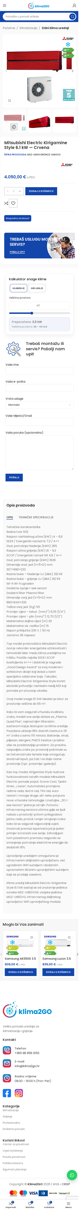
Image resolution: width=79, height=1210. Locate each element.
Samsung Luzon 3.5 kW (56, 961)
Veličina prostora (19, 298)
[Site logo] (39, 5)
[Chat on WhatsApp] (72, 1175)
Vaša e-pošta (15, 381)
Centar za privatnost (16, 1144)
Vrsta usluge (14, 399)
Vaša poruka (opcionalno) (24, 433)
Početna (9, 28)
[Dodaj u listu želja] (13, 203)
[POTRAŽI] (72, 16)
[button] (6, 71)
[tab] (9, 517)
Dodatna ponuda (14, 1129)
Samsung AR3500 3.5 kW (20, 961)
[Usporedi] (6, 203)
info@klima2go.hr (27, 1066)
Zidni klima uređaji (55, 28)
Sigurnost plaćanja (14, 1169)
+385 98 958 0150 (27, 1053)
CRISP (66, 1184)
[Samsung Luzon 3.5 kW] (58, 944)
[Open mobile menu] (4, 5)
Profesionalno (11, 1123)
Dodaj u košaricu (41, 191)
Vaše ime (12, 365)
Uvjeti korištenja (13, 1151)
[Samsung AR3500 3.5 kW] (21, 944)
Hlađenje (18, 288)
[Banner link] (39, 245)
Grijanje (37, 288)
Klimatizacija (28, 28)
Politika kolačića (13, 1163)
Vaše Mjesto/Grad (19, 416)
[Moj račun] (74, 5)
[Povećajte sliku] (10, 101)
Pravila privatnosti (14, 1157)
